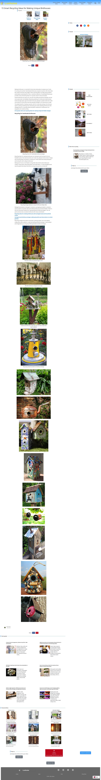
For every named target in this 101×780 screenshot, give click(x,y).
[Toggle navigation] (99, 2)
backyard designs (84, 34)
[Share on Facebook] (32, 65)
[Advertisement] (50, 78)
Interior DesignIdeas (56, 3)
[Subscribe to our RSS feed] (88, 26)
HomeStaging (75, 3)
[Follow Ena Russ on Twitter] (85, 26)
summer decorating (11, 722)
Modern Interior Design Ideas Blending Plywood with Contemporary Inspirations (11, 746)
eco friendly (89, 123)
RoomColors (70, 3)
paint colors (34, 710)
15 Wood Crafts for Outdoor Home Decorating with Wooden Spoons (34, 746)
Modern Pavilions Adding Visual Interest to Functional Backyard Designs (34, 734)
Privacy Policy (84, 774)
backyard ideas (33, 735)
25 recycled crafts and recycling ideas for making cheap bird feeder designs (33, 110)
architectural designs (33, 722)
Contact (17, 774)
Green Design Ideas (37, 18)
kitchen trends (56, 710)
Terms (62, 774)
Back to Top (50, 763)
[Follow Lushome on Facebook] (77, 26)
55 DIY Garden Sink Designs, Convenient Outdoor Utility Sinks (55, 746)
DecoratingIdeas (64, 3)
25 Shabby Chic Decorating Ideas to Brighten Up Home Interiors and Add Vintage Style (34, 721)
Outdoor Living (45, 18)
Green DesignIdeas (82, 3)
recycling (89, 114)
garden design (56, 735)
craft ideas (56, 722)
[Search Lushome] (95, 3)
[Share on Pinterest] (36, 65)
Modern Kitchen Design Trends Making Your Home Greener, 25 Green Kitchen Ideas (56, 721)
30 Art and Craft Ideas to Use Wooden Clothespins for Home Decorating (56, 734)
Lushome (11, 3)
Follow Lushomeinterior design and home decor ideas (54, 754)
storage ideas (11, 710)
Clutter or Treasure (29, 18)
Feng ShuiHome (89, 3)
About (39, 774)
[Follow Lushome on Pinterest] (81, 26)
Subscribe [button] (84, 171)
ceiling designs (11, 735)
